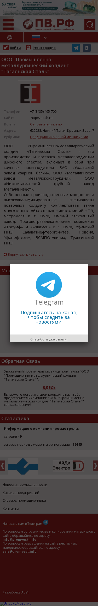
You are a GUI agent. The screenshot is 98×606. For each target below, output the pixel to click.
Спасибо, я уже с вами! (48, 339)
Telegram (49, 302)
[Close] (88, 264)
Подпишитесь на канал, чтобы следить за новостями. (49, 317)
